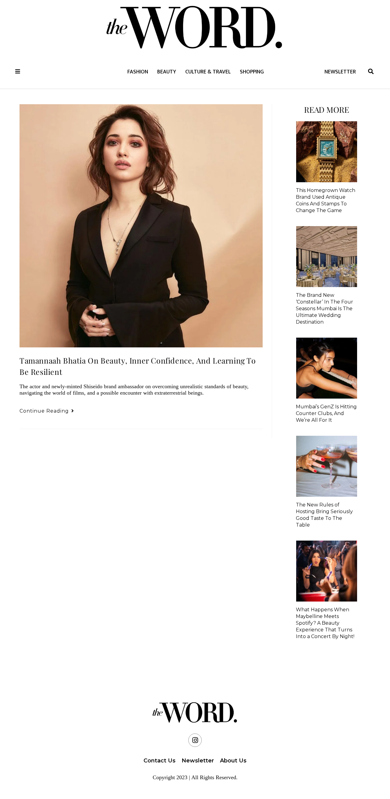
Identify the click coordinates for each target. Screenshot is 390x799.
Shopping (252, 71)
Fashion (137, 71)
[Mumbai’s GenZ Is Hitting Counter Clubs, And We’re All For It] (326, 368)
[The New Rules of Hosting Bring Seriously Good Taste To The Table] (326, 466)
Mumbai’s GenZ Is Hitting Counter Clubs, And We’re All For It (326, 413)
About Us (233, 760)
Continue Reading (47, 411)
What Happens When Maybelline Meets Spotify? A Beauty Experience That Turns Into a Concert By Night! (325, 623)
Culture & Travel (208, 71)
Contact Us (160, 760)
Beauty (166, 71)
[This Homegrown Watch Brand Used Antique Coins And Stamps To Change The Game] (326, 151)
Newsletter (340, 71)
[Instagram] (195, 740)
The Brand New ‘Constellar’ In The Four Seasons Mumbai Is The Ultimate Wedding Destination (324, 308)
